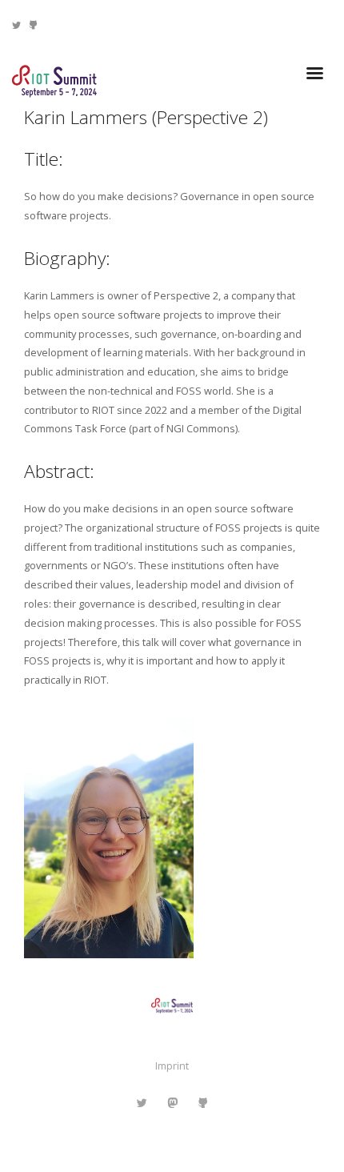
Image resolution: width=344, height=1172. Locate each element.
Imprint (172, 1065)
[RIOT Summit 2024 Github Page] (33, 24)
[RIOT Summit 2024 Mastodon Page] (172, 1103)
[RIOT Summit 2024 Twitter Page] (16, 24)
